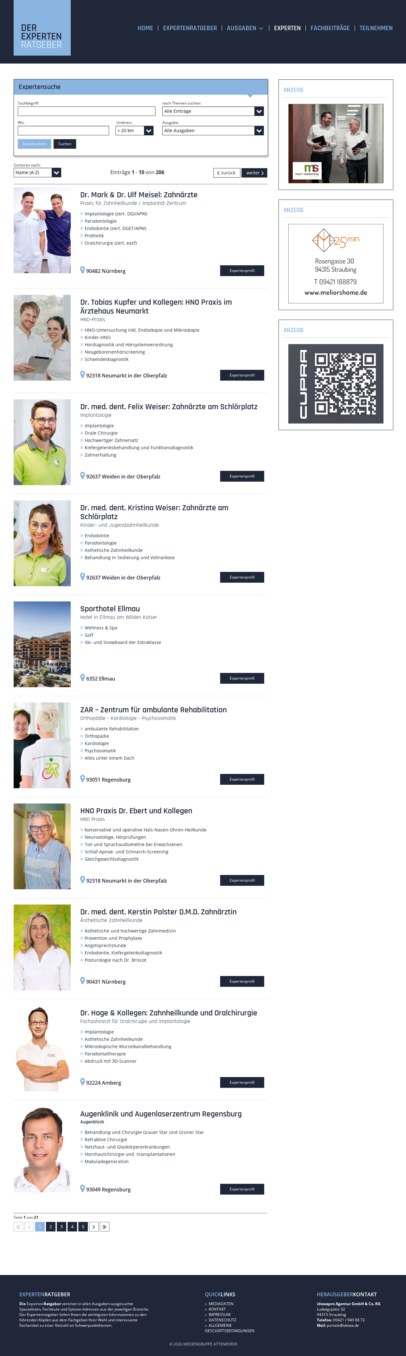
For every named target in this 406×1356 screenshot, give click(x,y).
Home (145, 28)
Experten (287, 28)
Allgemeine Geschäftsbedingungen (229, 1328)
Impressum (219, 1314)
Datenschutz (222, 1320)
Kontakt (217, 1309)
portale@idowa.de (343, 1325)
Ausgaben (241, 28)
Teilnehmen (376, 28)
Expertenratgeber (190, 28)
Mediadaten (220, 1303)
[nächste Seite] (254, 173)
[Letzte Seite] (104, 1226)
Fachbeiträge (330, 28)
